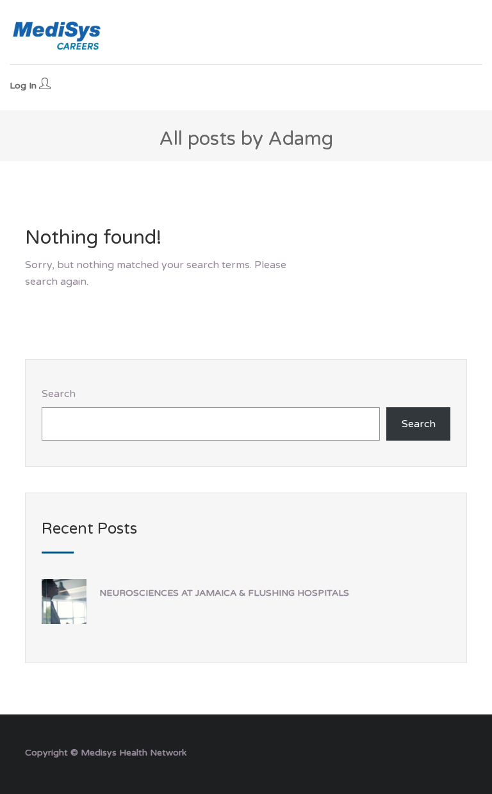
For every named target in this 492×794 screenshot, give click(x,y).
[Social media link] (456, 751)
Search (59, 393)
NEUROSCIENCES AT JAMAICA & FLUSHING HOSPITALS (224, 592)
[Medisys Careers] (58, 35)
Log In (24, 85)
